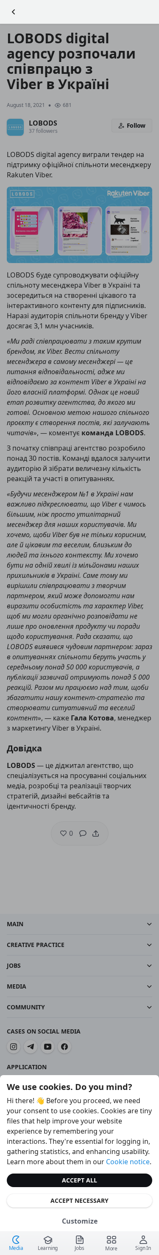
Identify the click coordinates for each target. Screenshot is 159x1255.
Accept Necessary (79, 1200)
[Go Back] (13, 12)
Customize (80, 1221)
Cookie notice (128, 1161)
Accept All (79, 1180)
